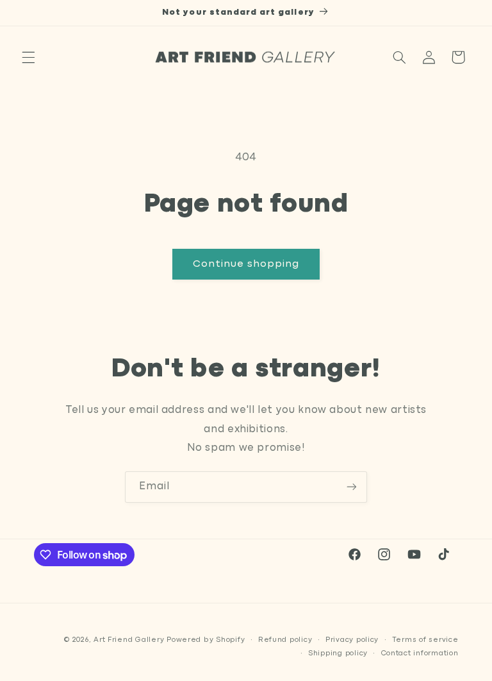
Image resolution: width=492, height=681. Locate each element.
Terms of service (425, 640)
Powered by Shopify (206, 640)
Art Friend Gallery (129, 640)
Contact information (420, 653)
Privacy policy (352, 640)
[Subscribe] (351, 487)
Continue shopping (246, 264)
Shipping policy (338, 653)
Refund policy (285, 640)
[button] (28, 57)
